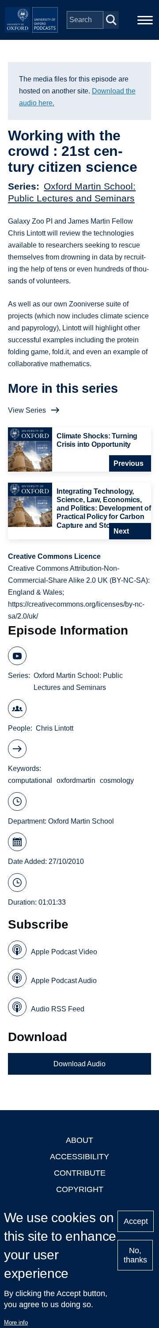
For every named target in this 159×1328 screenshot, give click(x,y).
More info (16, 1322)
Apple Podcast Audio (64, 980)
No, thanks (135, 1255)
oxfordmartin (76, 780)
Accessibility (79, 1156)
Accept (136, 1221)
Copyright (79, 1189)
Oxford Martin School (81, 821)
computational (30, 780)
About (79, 1140)
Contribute (80, 1173)
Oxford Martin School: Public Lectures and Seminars (78, 681)
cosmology (117, 780)
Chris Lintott (54, 728)
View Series (27, 410)
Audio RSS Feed (57, 1009)
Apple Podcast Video (64, 952)
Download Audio (79, 1064)
